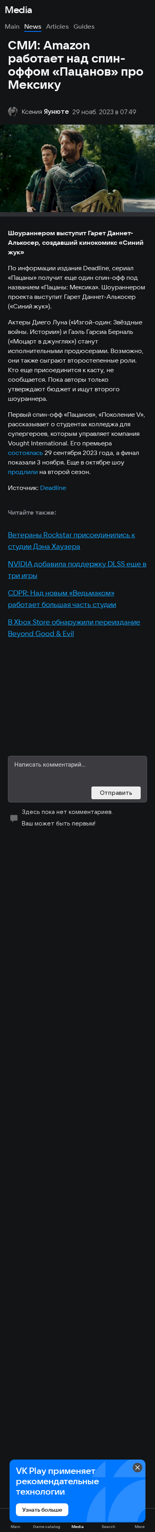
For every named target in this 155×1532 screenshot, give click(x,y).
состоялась (25, 453)
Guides (84, 26)
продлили (23, 472)
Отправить (116, 792)
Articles (57, 26)
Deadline (53, 488)
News (32, 26)
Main (12, 26)
